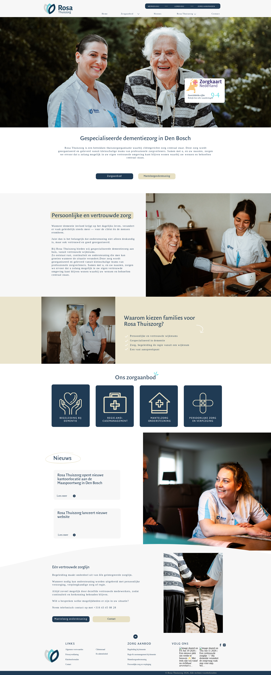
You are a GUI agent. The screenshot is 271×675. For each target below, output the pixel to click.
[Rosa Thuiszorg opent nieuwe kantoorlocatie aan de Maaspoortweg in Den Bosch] (74, 496)
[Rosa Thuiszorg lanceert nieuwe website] (74, 535)
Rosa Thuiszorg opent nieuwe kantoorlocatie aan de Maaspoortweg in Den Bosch (80, 479)
